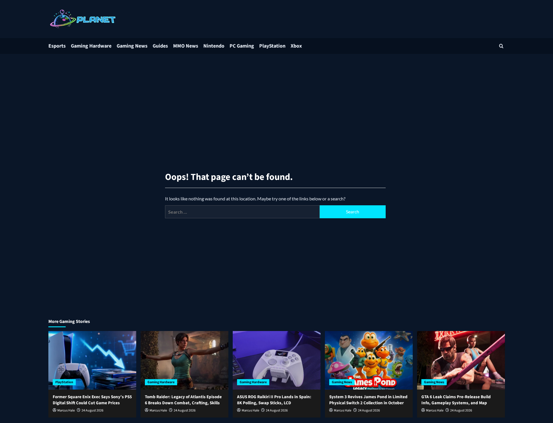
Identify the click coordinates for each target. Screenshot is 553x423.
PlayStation (272, 46)
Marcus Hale (66, 410)
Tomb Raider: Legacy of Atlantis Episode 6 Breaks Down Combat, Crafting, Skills (183, 400)
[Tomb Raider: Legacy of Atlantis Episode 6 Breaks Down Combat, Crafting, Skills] (184, 360)
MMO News (185, 46)
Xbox (296, 46)
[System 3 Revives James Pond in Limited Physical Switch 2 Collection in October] (369, 360)
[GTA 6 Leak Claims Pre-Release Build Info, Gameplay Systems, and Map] (461, 360)
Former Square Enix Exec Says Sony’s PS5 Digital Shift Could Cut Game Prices (92, 400)
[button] (501, 46)
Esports (57, 46)
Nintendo (213, 46)
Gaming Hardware (91, 46)
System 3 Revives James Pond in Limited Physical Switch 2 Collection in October (368, 400)
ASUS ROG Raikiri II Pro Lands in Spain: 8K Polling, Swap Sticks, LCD (274, 400)
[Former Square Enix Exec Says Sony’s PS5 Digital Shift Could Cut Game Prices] (92, 360)
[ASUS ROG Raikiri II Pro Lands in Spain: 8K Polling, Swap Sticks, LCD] (277, 360)
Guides (160, 46)
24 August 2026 (92, 410)
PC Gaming (242, 46)
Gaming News (132, 46)
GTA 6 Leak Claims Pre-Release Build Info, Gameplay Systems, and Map (456, 400)
